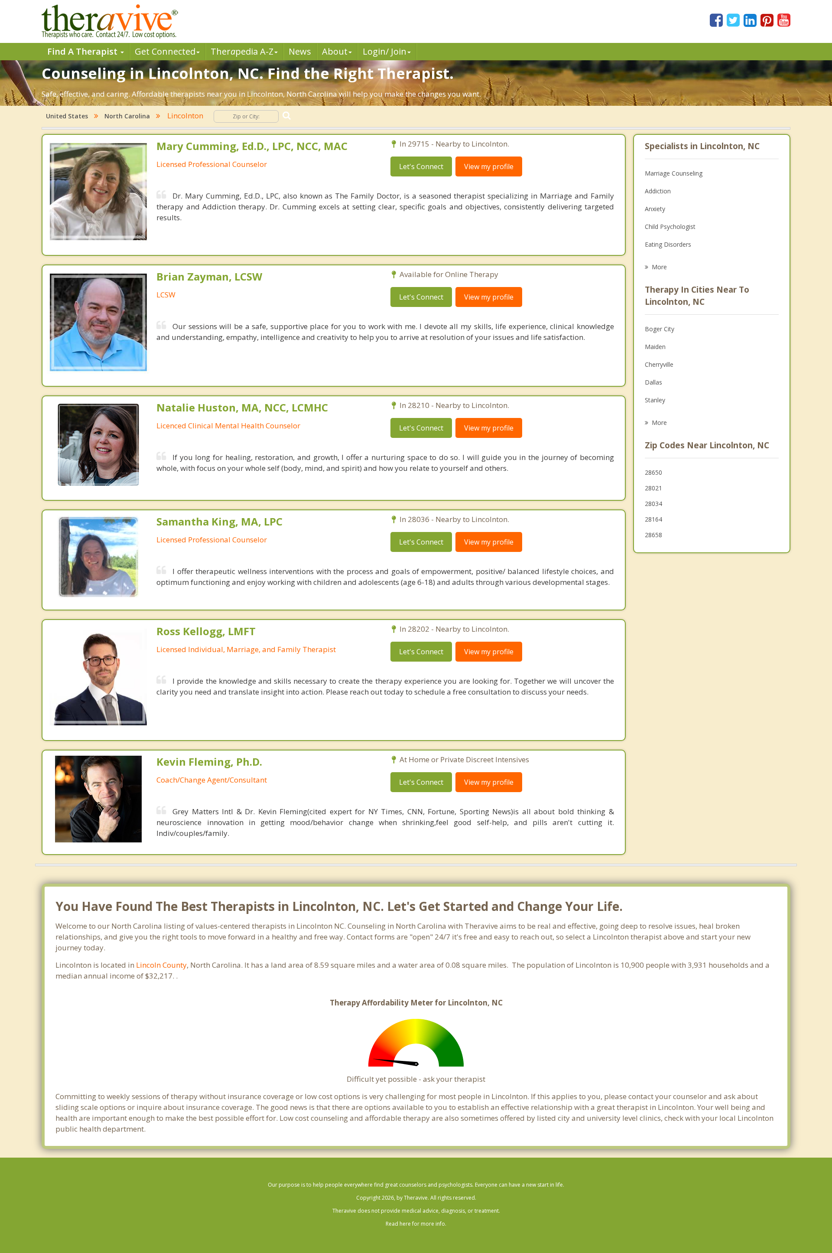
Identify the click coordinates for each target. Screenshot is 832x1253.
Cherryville (659, 364)
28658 (653, 535)
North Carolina (127, 116)
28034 (653, 503)
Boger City (659, 329)
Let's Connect (421, 166)
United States (67, 116)
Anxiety (655, 209)
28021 (653, 488)
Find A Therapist (83, 51)
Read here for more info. (416, 1223)
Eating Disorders (668, 244)
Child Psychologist (670, 226)
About (335, 51)
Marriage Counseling (673, 173)
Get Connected (165, 51)
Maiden (655, 347)
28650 (653, 472)
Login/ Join (384, 51)
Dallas (653, 382)
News (300, 51)
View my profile (489, 166)
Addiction (658, 191)
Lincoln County (161, 965)
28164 (653, 519)
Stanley (655, 400)
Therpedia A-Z (242, 51)
